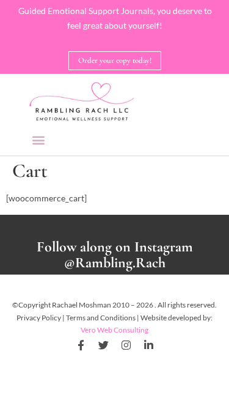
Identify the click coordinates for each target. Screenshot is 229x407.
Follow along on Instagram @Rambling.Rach (115, 255)
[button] (39, 139)
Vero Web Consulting (114, 329)
